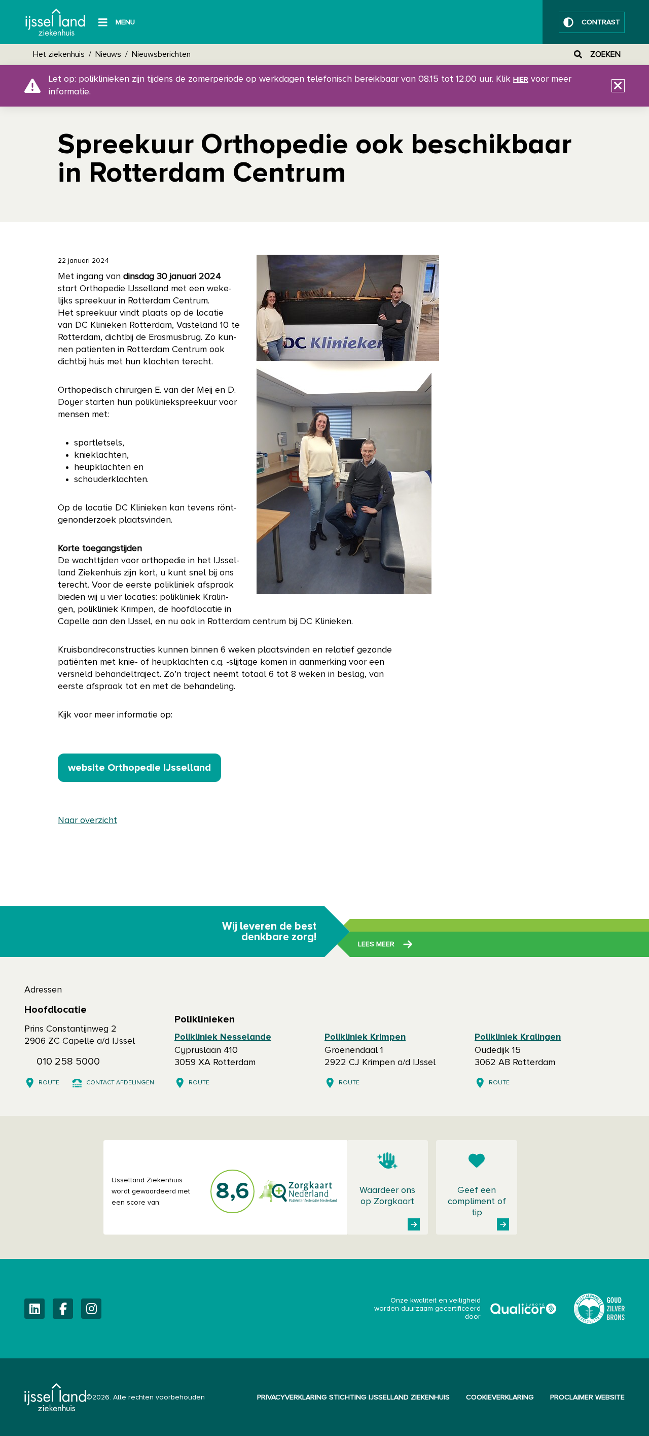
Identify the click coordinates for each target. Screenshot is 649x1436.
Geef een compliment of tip (477, 1201)
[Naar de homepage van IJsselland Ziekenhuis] (55, 22)
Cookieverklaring (500, 1397)
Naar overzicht (87, 820)
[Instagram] (91, 1308)
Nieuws (108, 54)
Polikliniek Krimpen (365, 1037)
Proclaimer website (587, 1397)
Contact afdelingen (120, 1083)
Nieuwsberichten (161, 54)
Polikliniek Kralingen (518, 1037)
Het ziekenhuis (59, 54)
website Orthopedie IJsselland (139, 768)
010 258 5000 (68, 1061)
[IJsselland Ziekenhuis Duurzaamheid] (599, 1308)
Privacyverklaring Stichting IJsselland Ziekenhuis (353, 1397)
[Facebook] (63, 1308)
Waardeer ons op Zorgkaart (387, 1196)
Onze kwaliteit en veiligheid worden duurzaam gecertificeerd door (466, 1308)
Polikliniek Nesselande (222, 1037)
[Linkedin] (34, 1308)
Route (49, 1083)
